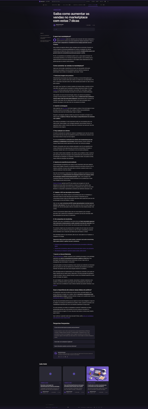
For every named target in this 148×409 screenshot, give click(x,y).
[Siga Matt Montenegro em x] (63, 357)
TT (101, 407)
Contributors (83, 407)
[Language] (105, 1)
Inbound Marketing (58, 256)
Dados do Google (57, 183)
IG (94, 407)
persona (55, 285)
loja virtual (65, 108)
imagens (55, 90)
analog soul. (52, 407)
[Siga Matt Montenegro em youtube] (65, 357)
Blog (79, 407)
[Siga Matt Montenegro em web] (59, 357)
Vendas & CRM (57, 9)
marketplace (63, 39)
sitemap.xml (51, 404)
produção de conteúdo (58, 298)
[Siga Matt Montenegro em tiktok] (67, 357)
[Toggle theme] (108, 1)
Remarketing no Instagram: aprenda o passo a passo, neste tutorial (70, 250)
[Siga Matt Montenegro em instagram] (61, 357)
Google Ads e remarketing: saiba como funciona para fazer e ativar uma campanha (74, 248)
